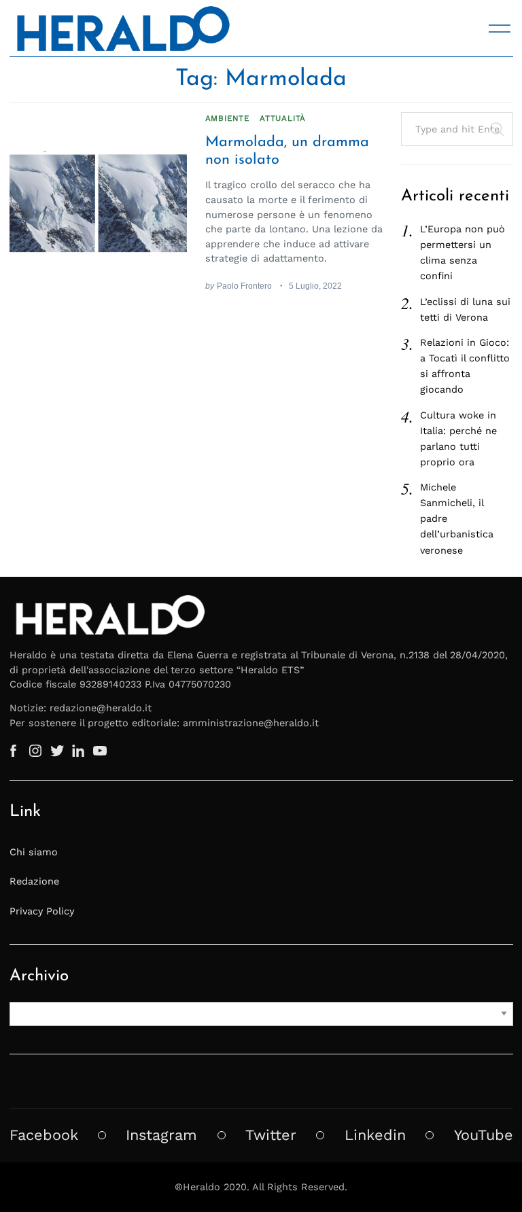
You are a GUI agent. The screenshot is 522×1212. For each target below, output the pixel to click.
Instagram (161, 1134)
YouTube (483, 1134)
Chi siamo (34, 851)
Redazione (34, 881)
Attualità (283, 118)
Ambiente (227, 118)
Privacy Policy (42, 911)
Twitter (270, 1134)
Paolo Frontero (244, 285)
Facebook (44, 1134)
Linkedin (375, 1134)
